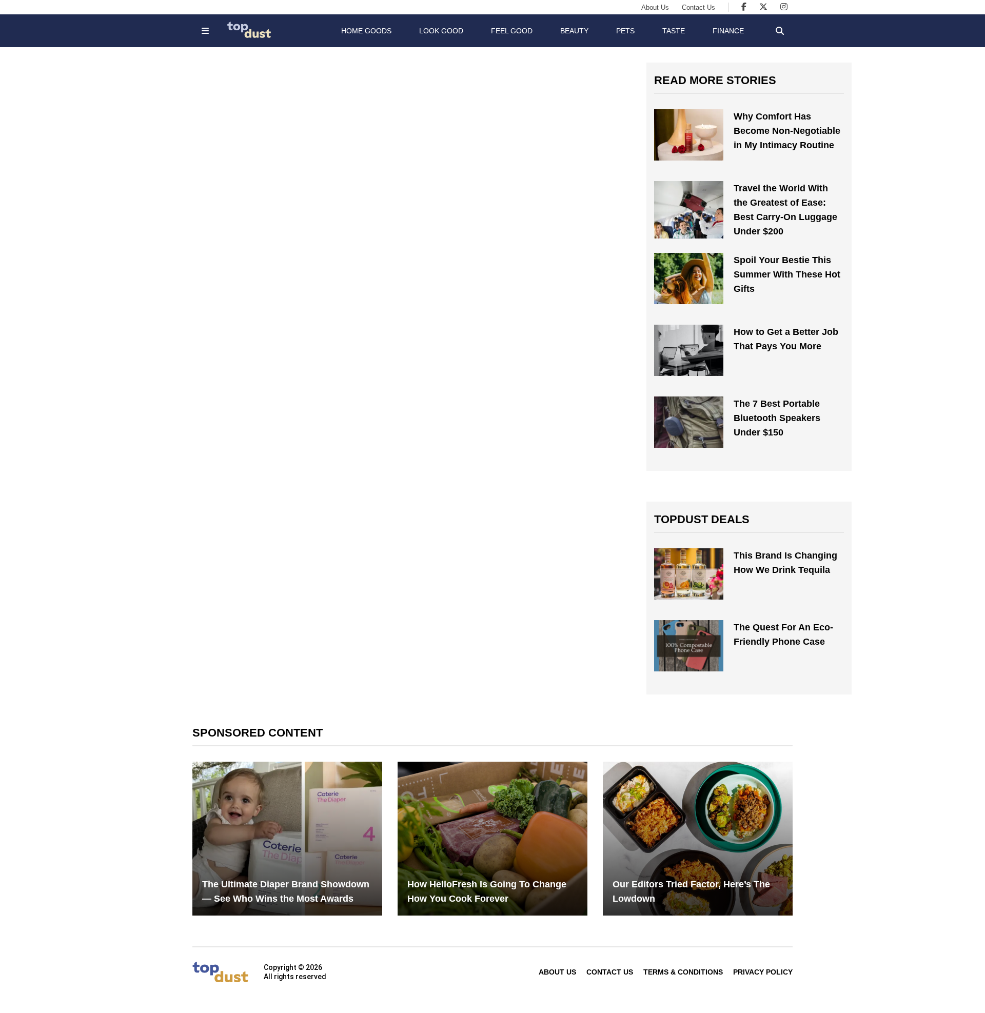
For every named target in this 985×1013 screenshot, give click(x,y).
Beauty (574, 31)
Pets (625, 31)
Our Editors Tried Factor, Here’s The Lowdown (691, 891)
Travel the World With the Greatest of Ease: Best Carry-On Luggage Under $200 (785, 209)
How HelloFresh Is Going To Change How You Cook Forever (486, 891)
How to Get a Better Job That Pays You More (786, 339)
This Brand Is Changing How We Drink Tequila (785, 562)
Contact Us (698, 7)
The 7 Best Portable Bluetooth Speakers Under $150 (777, 418)
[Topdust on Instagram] (783, 7)
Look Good (441, 31)
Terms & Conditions (683, 972)
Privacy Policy (763, 972)
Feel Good (512, 31)
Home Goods (366, 31)
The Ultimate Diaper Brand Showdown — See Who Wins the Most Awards (285, 891)
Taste (673, 31)
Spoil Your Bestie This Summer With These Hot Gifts (787, 274)
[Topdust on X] (763, 7)
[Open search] (780, 31)
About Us (655, 7)
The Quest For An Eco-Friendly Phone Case (783, 634)
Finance (728, 31)
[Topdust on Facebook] (743, 7)
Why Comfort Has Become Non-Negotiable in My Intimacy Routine (787, 130)
